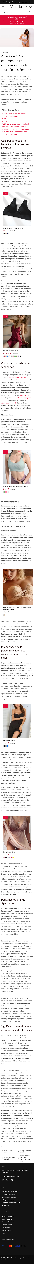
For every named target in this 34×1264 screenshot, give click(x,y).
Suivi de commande (8, 1216)
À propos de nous (7, 1230)
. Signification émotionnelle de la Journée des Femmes (15, 133)
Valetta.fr (8, 1258)
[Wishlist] (25, 6)
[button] (2, 6)
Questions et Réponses (9, 1197)
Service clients (6, 1205)
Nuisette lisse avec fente (11, 351)
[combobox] (17, 12)
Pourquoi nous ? (7, 1224)
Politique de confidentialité (10, 1191)
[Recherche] (29, 12)
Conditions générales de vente (11, 1202)
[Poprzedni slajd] (4, 20)
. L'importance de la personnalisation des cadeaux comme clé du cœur (16, 125)
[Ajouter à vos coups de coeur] (28, 194)
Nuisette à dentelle (9, 740)
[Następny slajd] (30, 20)
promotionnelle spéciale (18, 377)
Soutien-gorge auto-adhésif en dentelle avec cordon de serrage (17, 608)
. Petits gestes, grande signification (15, 129)
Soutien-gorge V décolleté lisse (13, 228)
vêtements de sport (8, 403)
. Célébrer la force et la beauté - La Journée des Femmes (16, 115)
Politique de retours (8, 1200)
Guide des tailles (7, 1219)
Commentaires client (8, 1222)
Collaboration (6, 1227)
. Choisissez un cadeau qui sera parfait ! (14, 120)
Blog (3, 1233)
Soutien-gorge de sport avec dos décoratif (16, 486)
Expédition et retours (8, 1194)
